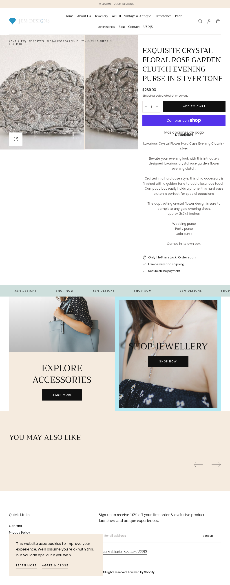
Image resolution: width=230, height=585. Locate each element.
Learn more (26, 565)
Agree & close (55, 565)
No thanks (115, 327)
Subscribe (141, 312)
